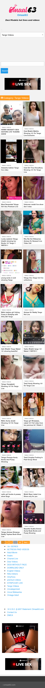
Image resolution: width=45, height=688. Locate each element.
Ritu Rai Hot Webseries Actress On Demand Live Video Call (33, 241)
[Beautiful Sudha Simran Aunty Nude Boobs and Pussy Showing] (34, 511)
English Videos (13, 570)
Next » (26, 542)
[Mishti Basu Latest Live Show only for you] (34, 477)
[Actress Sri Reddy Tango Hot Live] (34, 295)
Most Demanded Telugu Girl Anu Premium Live (10, 205)
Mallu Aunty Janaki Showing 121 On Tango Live (9, 423)
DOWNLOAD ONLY (15, 567)
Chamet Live (12, 558)
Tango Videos (6, 127)
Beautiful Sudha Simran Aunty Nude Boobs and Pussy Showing (32, 531)
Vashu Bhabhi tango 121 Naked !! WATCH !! (33, 350)
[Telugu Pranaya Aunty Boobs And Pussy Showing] (11, 440)
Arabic (10, 555)
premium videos (14, 579)
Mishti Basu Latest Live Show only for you (32, 495)
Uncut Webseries (14, 592)
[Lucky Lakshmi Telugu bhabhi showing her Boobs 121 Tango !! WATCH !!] (11, 222)
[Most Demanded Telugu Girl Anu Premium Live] (11, 187)
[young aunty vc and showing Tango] (11, 261)
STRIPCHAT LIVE (15, 583)
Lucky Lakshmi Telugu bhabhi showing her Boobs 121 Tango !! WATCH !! (9, 242)
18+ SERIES (12, 546)
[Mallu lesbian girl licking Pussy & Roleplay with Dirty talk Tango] (11, 295)
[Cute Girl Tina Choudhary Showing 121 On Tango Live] (34, 151)
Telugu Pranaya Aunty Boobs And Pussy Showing (9, 459)
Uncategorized (13, 589)
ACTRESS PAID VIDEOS (18, 549)
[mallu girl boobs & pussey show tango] (11, 477)
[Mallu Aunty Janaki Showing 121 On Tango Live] (11, 404)
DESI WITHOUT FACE (17, 564)
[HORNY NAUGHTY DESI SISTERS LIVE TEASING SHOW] (11, 113)
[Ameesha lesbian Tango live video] (11, 151)
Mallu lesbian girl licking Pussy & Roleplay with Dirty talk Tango (10, 314)
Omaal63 (22, 15)
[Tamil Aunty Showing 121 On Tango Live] (34, 366)
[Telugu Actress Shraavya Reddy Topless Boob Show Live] (11, 513)
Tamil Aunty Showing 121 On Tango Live (33, 384)
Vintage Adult (13, 595)
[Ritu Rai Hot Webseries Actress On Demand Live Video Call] (34, 222)
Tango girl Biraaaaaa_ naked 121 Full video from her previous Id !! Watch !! (33, 423)
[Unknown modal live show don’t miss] (34, 187)
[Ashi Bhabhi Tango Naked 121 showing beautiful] (11, 332)
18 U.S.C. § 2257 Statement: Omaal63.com (25, 609)
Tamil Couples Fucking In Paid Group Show (33, 458)
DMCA (10, 615)
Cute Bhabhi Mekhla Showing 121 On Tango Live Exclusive (32, 133)
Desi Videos (12, 561)
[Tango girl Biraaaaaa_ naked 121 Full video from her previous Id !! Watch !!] (34, 404)
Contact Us (12, 612)
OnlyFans (11, 576)
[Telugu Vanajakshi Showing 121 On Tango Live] (11, 367)
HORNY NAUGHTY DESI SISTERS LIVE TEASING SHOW (10, 132)
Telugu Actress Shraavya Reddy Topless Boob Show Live (11, 534)
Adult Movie (12, 552)
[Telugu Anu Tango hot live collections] (34, 261)
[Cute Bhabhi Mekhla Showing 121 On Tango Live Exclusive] (34, 113)
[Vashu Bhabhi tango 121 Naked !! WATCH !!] (34, 332)
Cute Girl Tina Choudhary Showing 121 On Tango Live (33, 170)
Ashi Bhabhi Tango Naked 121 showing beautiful (10, 350)
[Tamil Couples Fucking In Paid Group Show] (34, 440)
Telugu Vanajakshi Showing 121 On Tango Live (9, 386)
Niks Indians (12, 573)
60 (20, 542)
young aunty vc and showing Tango (8, 279)
